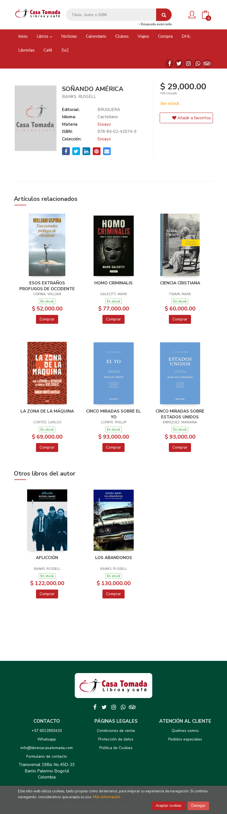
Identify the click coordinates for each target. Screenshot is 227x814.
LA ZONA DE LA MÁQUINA (47, 411)
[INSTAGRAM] (188, 63)
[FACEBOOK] (169, 63)
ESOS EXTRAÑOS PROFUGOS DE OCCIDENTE (47, 285)
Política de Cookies (116, 747)
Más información (106, 797)
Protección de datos (115, 739)
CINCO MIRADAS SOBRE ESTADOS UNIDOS (180, 413)
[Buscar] (164, 15)
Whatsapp (46, 739)
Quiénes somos (185, 730)
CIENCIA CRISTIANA (180, 283)
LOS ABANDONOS (113, 557)
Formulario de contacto (46, 756)
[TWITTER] (179, 63)
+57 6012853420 (47, 730)
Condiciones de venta (116, 730)
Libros (43, 36)
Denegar (198, 805)
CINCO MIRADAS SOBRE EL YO (113, 413)
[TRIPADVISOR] (207, 63)
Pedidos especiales (185, 739)
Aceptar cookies (169, 805)
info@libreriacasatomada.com (46, 747)
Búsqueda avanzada (156, 24)
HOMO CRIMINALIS (113, 283)
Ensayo (104, 124)
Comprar (47, 319)
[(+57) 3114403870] (198, 63)
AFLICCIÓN (47, 557)
